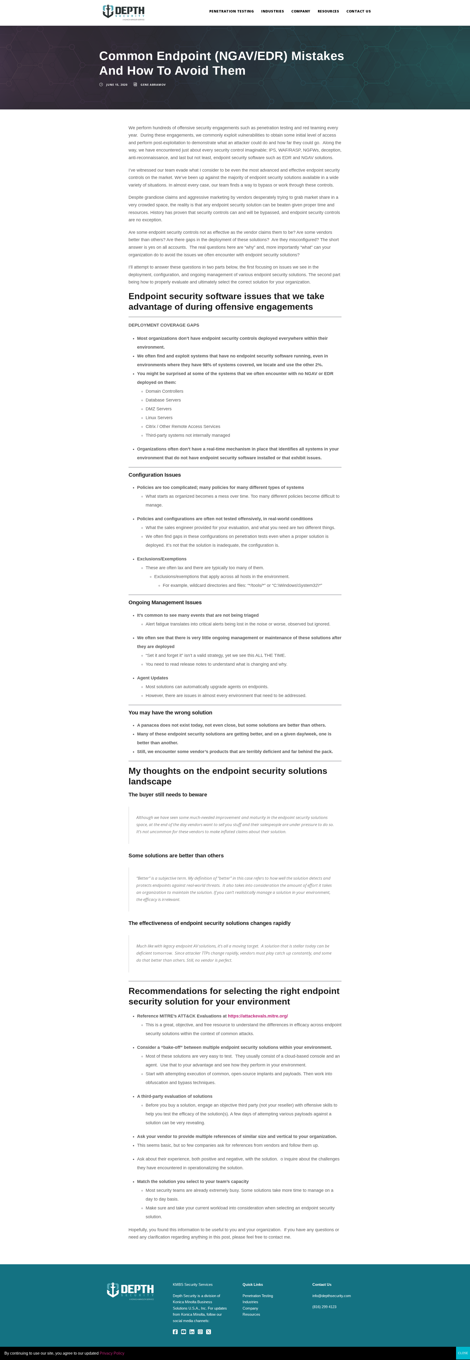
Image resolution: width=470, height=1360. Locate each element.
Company (300, 11)
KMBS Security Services (193, 1284)
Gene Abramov (153, 84)
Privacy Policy (112, 1353)
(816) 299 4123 (324, 1307)
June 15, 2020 (116, 84)
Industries (272, 11)
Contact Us (358, 11)
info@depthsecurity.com (331, 1296)
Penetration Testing (231, 11)
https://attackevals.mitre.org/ (258, 1016)
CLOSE (463, 1353)
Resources (328, 11)
